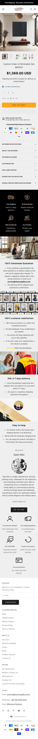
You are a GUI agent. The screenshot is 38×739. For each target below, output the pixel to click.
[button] (19, 111)
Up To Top (19, 510)
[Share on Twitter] (11, 98)
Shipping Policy (8, 618)
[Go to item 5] (31, 56)
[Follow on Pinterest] (14, 711)
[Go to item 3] (18, 56)
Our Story (5, 640)
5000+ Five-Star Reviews (23, 348)
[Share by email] (16, 98)
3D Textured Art (8, 669)
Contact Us (6, 658)
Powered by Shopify (26, 721)
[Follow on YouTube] (19, 711)
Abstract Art (7, 680)
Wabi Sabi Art (7, 676)
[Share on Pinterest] (13, 98)
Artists (4, 647)
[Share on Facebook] (8, 98)
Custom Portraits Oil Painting (13, 684)
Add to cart (19, 105)
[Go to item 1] (5, 56)
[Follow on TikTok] (24, 711)
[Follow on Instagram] (8, 711)
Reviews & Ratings (9, 643)
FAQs (4, 614)
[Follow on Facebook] (3, 711)
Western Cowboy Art (10, 673)
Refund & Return (8, 621)
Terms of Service (8, 629)
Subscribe (10, 602)
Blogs (4, 651)
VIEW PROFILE (19, 502)
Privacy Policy (7, 625)
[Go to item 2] (11, 56)
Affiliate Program (8, 654)
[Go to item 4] (24, 56)
